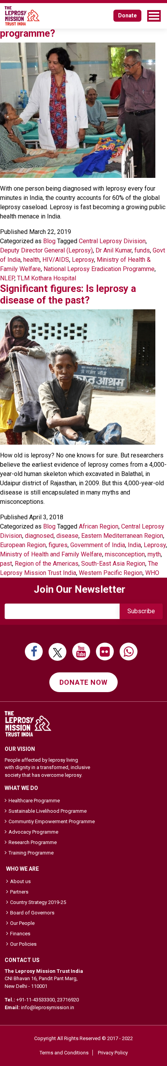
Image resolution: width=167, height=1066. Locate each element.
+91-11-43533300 (35, 1000)
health (31, 259)
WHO (152, 572)
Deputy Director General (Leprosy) (46, 250)
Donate (127, 15)
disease (67, 535)
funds (142, 250)
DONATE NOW (83, 682)
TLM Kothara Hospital (46, 278)
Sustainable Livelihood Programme (48, 811)
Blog (49, 241)
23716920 (68, 1000)
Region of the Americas (46, 563)
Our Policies (23, 944)
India (134, 545)
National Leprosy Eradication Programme (99, 269)
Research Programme (33, 842)
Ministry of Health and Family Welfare (51, 554)
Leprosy (83, 259)
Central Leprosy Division (112, 241)
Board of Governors (32, 913)
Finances (20, 933)
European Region (23, 545)
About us (20, 881)
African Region (98, 526)
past (6, 563)
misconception (125, 554)
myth (154, 554)
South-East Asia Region (113, 563)
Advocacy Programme (33, 832)
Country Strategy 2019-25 (38, 902)
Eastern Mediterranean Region (122, 535)
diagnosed (39, 535)
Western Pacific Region (111, 572)
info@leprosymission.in (47, 1007)
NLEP (7, 278)
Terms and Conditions (64, 1053)
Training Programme (31, 853)
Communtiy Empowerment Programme (52, 821)
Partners (19, 892)
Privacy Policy (113, 1053)
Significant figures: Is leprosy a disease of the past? (68, 294)
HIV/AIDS (55, 259)
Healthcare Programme (34, 800)
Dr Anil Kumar (114, 250)
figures (58, 545)
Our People (22, 923)
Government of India (97, 545)
